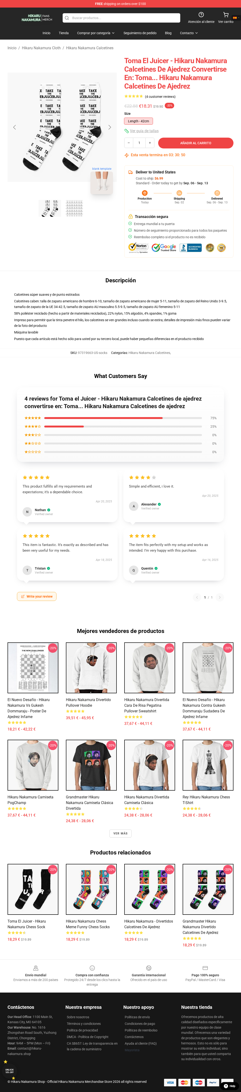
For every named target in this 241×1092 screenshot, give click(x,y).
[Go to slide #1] (50, 208)
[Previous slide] (15, 127)
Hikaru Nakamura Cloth (41, 48)
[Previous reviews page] (197, 597)
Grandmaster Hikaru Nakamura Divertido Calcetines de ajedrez (200, 927)
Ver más (120, 833)
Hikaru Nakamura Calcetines (89, 48)
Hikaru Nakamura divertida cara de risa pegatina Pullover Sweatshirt (146, 705)
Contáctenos (134, 1037)
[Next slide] (109, 127)
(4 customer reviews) (160, 97)
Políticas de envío (137, 1017)
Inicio (12, 48)
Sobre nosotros (78, 1017)
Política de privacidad (82, 1030)
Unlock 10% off (9, 1071)
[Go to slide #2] (74, 208)
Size (127, 113)
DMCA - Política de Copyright (87, 1037)
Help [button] (232, 1086)
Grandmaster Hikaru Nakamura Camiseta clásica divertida (89, 803)
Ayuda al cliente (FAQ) (141, 1043)
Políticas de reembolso (141, 1030)
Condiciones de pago (140, 1024)
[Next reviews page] (220, 597)
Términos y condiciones (84, 1024)
